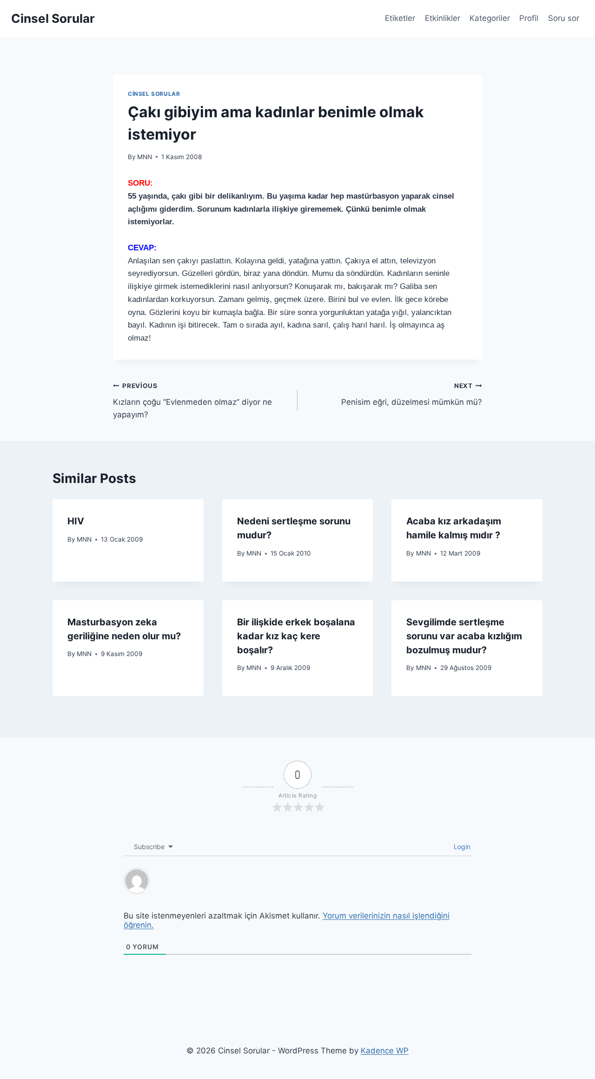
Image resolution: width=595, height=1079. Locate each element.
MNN (144, 157)
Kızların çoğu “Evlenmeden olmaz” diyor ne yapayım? (192, 400)
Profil (528, 18)
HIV (75, 521)
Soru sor (563, 18)
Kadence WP (385, 1050)
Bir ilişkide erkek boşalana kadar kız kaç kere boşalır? (296, 636)
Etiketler (400, 18)
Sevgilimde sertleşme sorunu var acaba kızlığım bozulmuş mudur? (464, 636)
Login (461, 847)
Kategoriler (489, 18)
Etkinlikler (442, 18)
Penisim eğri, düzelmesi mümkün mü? (411, 394)
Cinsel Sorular (154, 93)
